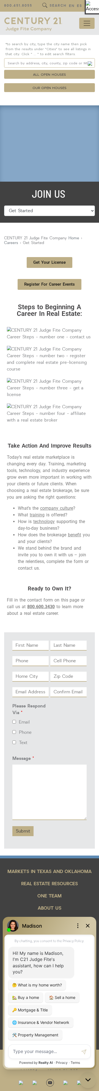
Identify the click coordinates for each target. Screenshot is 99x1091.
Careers (11, 242)
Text (23, 743)
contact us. (29, 568)
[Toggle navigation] (87, 23)
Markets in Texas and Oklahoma (49, 871)
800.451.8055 (18, 5)
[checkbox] (14, 722)
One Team (49, 896)
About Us (49, 908)
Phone (25, 732)
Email (24, 722)
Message (23, 758)
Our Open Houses (49, 87)
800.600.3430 (41, 606)
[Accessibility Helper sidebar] (92, 6)
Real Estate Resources (49, 884)
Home (73, 238)
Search (58, 5)
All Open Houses (49, 74)
